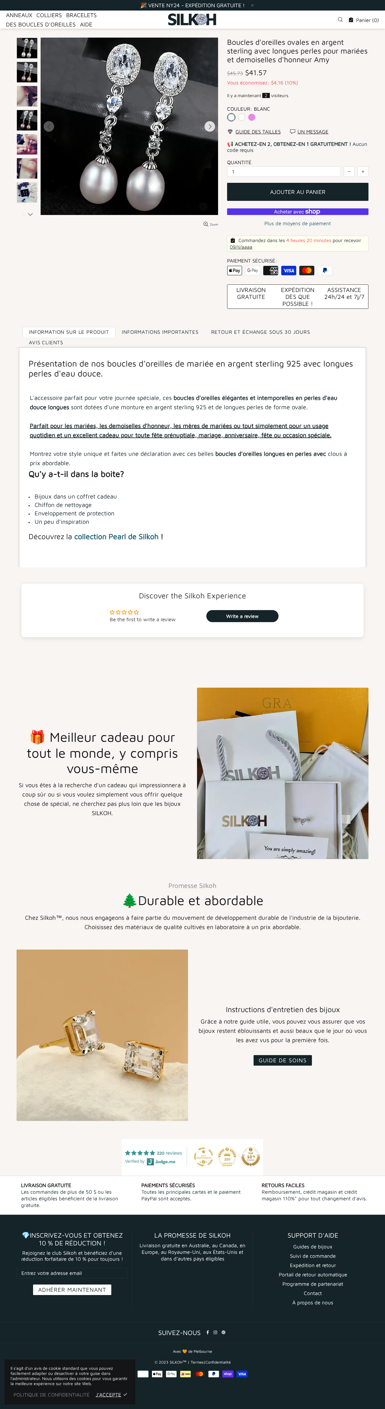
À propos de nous (312, 1303)
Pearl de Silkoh (134, 536)
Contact (313, 1293)
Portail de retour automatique (313, 1275)
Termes (197, 1362)
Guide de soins (282, 1060)
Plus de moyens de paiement (297, 223)
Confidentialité (218, 1362)
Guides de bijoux (312, 1247)
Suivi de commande (313, 1256)
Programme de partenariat (312, 1284)
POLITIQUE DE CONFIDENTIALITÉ (52, 1395)
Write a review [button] (242, 616)
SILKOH (192, 19)
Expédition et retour (313, 1265)
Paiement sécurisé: (252, 261)
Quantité (239, 162)
